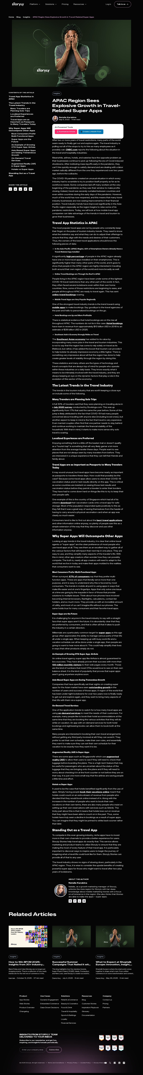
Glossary (85, 1011)
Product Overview (26, 1008)
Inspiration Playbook (90, 1008)
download (65, 503)
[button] (35, 4)
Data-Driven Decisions (49, 1008)
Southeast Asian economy (71, 339)
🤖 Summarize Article (66, 132)
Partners (106, 1008)
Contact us (107, 1000)
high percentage (75, 256)
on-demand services (69, 713)
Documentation (88, 1015)
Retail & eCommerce (69, 1000)
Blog (18, 17)
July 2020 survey (63, 407)
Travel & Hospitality (69, 1011)
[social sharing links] (15, 189)
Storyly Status (99, 1062)
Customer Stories (89, 1004)
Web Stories (24, 1004)
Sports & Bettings (68, 1015)
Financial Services (68, 1023)
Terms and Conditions (56, 1062)
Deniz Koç (56, 978)
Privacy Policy (72, 1062)
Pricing (65, 4)
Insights (26, 17)
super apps (105, 632)
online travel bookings (64, 294)
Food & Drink (66, 1008)
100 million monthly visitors (66, 665)
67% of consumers (79, 576)
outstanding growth (99, 687)
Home (11, 17)
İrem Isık (12, 978)
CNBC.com (71, 149)
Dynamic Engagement (49, 1000)
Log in (108, 4)
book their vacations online (94, 792)
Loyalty (64, 1019)
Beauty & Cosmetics (69, 1004)
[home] (18, 4)
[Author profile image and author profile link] (60, 890)
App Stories (24, 1000)
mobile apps (58, 307)
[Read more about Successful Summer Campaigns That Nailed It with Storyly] (71, 948)
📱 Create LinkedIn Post (91, 132)
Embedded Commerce (49, 1004)
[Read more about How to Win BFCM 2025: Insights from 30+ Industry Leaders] (28, 948)
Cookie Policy (85, 1062)
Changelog (24, 1011)
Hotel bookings (114, 323)
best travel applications (109, 520)
